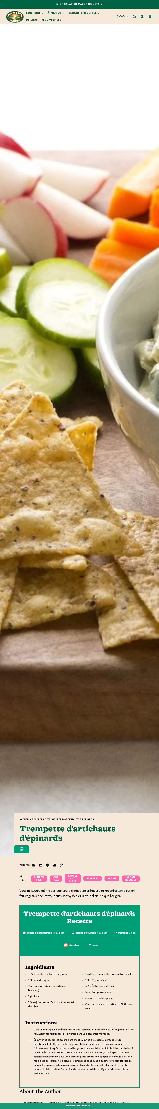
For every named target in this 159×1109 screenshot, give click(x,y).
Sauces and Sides (73, 879)
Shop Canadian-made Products (78, 4)
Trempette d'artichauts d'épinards (70, 819)
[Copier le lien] (61, 865)
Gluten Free (39, 878)
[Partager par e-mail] (54, 865)
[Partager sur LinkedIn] (40, 865)
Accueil (24, 819)
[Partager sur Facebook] (33, 865)
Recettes (38, 819)
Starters (92, 878)
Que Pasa (56, 878)
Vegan (112, 878)
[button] (134, 16)
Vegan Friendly (130, 878)
